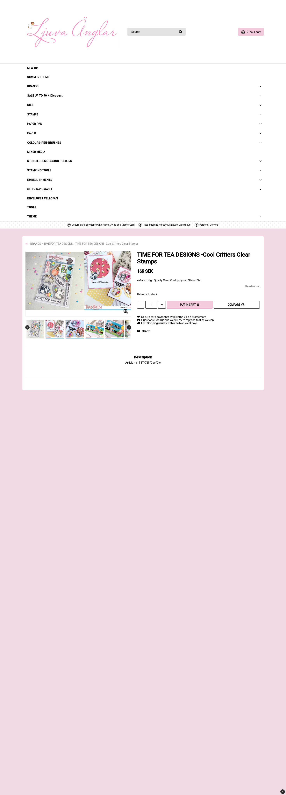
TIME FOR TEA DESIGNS (58, 243)
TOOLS (31, 207)
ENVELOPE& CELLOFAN (42, 198)
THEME (32, 216)
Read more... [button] (253, 286)
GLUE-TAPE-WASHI (40, 189)
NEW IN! (32, 68)
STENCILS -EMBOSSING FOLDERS (49, 161)
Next (129, 327)
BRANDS (33, 86)
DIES (30, 104)
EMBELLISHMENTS (39, 179)
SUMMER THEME (38, 77)
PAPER (31, 133)
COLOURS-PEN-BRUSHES (44, 142)
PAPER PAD (34, 123)
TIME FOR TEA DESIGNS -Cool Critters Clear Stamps (107, 243)
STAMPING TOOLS (39, 170)
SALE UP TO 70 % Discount (44, 95)
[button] (251, 32)
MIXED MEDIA (36, 151)
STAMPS (33, 114)
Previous (27, 327)
